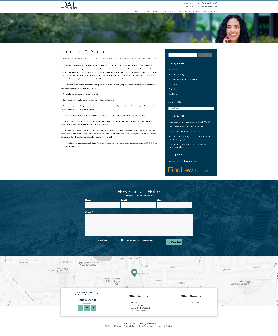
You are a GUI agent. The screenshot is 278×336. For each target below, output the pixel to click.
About (156, 11)
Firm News (173, 84)
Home (129, 11)
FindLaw (169, 326)
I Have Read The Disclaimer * (138, 240)
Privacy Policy (129, 326)
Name (88, 200)
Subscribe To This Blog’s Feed (183, 161)
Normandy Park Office (139, 310)
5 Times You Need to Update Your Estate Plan (190, 132)
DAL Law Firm (80, 58)
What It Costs (168, 11)
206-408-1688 (209, 3)
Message (89, 212)
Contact (213, 11)
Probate (152, 58)
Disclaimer (102, 240)
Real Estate (174, 94)
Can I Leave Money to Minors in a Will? (187, 127)
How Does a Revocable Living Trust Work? (189, 122)
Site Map (118, 326)
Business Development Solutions (149, 326)
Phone (160, 200)
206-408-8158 (209, 6)
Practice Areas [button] (141, 11)
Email (124, 200)
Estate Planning (109, 58)
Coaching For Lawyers (188, 11)
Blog (204, 11)
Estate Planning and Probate (132, 58)
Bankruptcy (174, 69)
